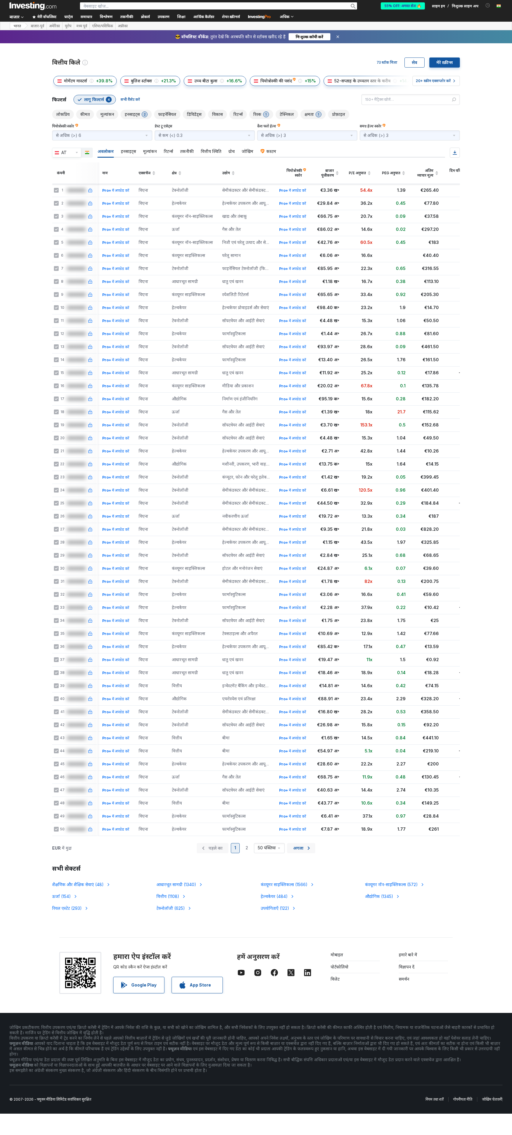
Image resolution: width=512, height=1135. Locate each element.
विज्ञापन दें (407, 966)
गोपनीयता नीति (462, 1099)
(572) (391, 884)
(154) (61, 896)
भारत (17, 25)
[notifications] (487, 5)
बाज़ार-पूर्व (37, 26)
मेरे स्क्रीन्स (444, 62)
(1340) (176, 884)
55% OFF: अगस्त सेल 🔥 (402, 5)
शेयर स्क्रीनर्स (231, 16)
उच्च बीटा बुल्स (205, 80)
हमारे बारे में (408, 954)
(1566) (284, 884)
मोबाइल (337, 954)
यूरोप (68, 26)
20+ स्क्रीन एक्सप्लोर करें (433, 81)
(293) (67, 908)
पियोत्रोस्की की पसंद (276, 80)
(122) (275, 908)
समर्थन (404, 978)
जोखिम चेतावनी (492, 1099)
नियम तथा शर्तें (434, 1099)
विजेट (335, 978)
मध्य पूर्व (81, 26)
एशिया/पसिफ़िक (102, 26)
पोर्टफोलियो (339, 966)
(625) (170, 908)
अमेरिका (54, 26)
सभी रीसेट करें (130, 99)
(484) (274, 896)
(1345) (379, 896)
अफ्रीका (123, 26)
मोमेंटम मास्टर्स (75, 80)
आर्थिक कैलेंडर (203, 16)
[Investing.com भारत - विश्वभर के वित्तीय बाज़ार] (32, 6)
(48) (78, 884)
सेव (414, 62)
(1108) (167, 896)
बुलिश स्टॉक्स (141, 80)
